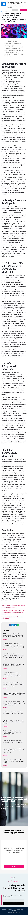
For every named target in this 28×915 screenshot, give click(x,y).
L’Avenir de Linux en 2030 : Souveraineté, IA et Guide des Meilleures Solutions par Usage (12, 674)
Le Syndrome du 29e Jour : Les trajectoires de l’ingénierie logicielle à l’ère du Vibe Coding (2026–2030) (13, 655)
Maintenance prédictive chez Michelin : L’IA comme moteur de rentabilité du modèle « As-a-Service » (14, 703)
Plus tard (15, 10)
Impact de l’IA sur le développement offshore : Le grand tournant (13, 664)
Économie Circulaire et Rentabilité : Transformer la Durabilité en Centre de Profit (13, 722)
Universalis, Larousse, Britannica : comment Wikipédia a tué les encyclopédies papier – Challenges (12, 612)
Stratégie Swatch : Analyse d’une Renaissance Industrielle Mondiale (13, 741)
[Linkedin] (8, 881)
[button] (10, 625)
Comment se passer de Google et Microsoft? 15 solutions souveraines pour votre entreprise (13, 684)
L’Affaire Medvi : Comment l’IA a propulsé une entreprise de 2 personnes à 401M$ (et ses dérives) (13, 645)
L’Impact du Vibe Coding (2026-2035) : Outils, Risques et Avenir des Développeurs (14, 751)
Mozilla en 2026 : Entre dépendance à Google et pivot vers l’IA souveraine (14, 693)
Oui (23, 10)
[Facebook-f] (11, 881)
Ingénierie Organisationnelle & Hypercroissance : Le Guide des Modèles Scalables (12, 732)
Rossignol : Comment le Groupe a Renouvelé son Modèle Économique (13, 712)
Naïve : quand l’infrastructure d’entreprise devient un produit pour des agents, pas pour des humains (13, 635)
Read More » (5, 639)
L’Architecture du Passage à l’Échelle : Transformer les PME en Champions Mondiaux (14, 761)
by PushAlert (4, 11)
